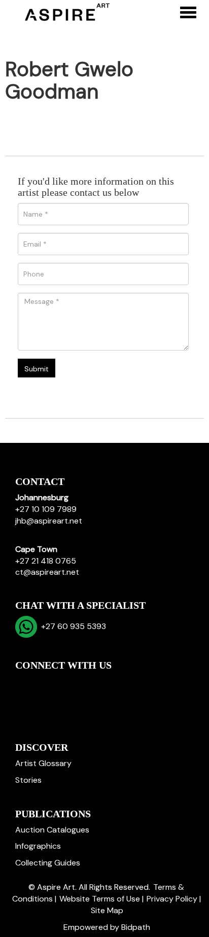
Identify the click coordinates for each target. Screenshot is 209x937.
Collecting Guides (47, 862)
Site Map (107, 910)
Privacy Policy (172, 898)
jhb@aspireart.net (48, 520)
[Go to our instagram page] (88, 682)
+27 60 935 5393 (71, 626)
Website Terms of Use (99, 898)
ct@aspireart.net (47, 572)
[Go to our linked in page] (46, 682)
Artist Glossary (43, 763)
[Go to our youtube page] (67, 682)
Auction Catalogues (52, 829)
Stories (28, 780)
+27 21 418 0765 (45, 561)
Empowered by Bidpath (106, 927)
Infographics (38, 846)
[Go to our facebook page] (24, 682)
